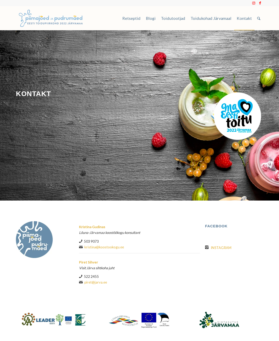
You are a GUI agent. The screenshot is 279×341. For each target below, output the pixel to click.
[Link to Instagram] (254, 3)
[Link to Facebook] (260, 3)
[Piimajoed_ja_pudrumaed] (51, 18)
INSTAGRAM (221, 248)
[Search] (258, 18)
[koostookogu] (139, 320)
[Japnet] (53, 320)
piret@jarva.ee (95, 282)
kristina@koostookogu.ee (104, 247)
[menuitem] (131, 18)
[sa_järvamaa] (225, 320)
